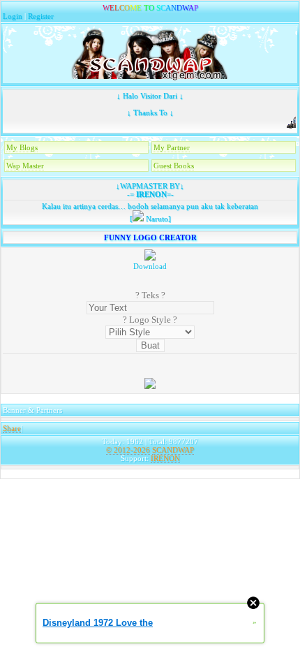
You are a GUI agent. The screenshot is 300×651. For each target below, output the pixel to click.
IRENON (150, 194)
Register (41, 16)
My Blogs (22, 147)
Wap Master (25, 165)
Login (12, 16)
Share (12, 428)
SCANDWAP (173, 450)
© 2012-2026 (128, 450)
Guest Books (173, 165)
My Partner (171, 147)
